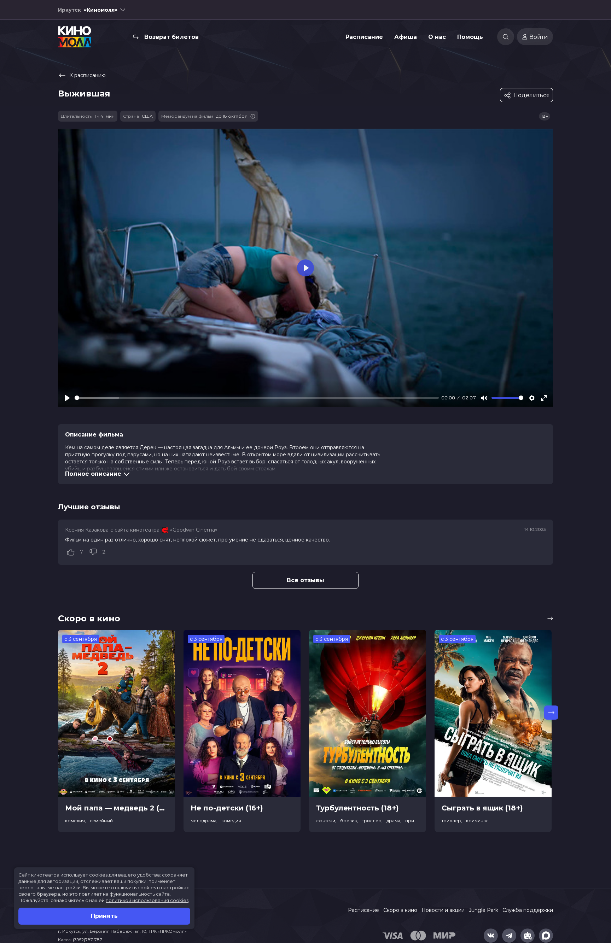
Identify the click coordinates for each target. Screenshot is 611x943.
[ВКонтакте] (491, 936)
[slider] (257, 397)
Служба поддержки (527, 910)
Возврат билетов (171, 37)
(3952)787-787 (87, 939)
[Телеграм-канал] (509, 936)
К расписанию (87, 75)
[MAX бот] (546, 936)
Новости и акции (443, 910)
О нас (437, 37)
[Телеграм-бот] (527, 936)
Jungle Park (483, 910)
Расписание (364, 37)
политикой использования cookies (147, 900)
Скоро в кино (400, 910)
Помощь (470, 37)
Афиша (405, 37)
